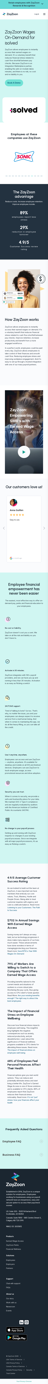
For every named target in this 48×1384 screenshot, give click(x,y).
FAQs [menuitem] (8, 1287)
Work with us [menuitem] (11, 1302)
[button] (24, 452)
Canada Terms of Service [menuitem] (15, 1366)
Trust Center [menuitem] (10, 1373)
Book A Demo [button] (14, 83)
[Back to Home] (10, 14)
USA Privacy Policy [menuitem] (13, 1363)
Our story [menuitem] (10, 1298)
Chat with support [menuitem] (13, 1283)
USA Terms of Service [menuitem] (14, 1359)
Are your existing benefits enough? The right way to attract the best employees (23, 998)
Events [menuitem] (9, 1311)
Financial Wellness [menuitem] (13, 1249)
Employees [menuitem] (10, 1260)
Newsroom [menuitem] (10, 1307)
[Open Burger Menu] (44, 14)
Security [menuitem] (29, 1370)
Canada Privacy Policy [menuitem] (14, 1370)
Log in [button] (36, 14)
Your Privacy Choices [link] (24, 1381)
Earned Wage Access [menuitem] (15, 1241)
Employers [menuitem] (10, 1264)
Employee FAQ (11, 1141)
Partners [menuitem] (9, 1268)
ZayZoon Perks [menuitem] (12, 1245)
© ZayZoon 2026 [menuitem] (12, 1356)
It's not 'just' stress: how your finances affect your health (23, 1100)
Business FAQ (11, 1154)
